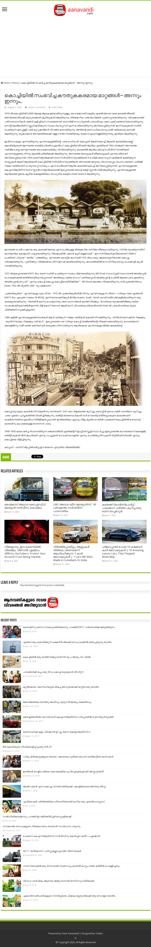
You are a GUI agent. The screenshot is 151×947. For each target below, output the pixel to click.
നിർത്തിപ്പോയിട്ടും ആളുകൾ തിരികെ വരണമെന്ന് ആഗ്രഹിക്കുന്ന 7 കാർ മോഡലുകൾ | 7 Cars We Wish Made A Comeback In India (73, 553)
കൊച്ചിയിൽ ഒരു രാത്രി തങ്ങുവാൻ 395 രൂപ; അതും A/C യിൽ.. (57, 657)
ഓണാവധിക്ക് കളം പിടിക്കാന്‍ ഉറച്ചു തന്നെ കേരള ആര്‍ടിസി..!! (56, 732)
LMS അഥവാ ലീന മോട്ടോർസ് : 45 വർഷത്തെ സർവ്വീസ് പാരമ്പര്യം (74, 508)
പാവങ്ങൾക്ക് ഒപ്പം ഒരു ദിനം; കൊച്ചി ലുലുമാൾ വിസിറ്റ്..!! (53, 672)
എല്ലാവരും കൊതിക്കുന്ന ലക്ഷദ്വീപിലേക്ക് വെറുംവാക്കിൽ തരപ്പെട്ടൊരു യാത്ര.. (67, 642)
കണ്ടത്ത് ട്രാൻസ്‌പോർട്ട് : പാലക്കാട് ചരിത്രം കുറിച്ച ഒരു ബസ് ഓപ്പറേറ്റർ (121, 508)
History (15, 82)
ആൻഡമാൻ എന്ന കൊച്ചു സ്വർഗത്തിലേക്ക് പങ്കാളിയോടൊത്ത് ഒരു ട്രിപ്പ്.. (64, 786)
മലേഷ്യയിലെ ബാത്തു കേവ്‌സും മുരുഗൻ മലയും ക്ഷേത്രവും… (58, 702)
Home (6, 82)
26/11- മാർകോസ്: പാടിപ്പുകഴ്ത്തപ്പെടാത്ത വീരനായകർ (52, 851)
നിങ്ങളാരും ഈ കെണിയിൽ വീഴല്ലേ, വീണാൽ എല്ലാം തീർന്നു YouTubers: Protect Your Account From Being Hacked (25, 552)
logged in (39, 585)
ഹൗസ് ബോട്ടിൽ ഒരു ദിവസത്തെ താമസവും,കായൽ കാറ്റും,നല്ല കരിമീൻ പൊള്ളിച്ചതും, (71, 866)
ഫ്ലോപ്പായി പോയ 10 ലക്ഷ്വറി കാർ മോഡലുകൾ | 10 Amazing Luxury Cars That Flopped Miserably (123, 552)
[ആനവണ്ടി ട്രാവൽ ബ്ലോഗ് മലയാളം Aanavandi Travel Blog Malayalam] (75, 9)
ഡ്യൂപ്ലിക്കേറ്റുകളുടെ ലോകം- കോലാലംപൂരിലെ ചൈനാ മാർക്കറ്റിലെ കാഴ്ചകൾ (68, 756)
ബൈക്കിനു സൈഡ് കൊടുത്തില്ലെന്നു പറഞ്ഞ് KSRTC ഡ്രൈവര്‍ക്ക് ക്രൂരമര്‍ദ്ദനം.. (69, 627)
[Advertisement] (75, 45)
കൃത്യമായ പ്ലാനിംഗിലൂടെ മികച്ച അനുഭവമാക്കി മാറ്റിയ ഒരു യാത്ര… (62, 687)
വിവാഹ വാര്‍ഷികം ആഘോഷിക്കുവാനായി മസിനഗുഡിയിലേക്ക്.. (59, 881)
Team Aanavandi (70, 933)
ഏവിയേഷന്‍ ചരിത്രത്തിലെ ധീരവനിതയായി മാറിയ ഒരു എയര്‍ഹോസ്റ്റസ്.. (64, 801)
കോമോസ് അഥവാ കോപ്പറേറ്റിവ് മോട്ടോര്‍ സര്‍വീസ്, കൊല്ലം (24, 506)
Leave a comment (36, 107)
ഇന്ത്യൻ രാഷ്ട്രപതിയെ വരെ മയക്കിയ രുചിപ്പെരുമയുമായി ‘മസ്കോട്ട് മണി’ (63, 771)
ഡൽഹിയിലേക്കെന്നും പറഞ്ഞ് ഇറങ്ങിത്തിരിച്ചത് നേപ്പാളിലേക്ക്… (38, 816)
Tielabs (99, 933)
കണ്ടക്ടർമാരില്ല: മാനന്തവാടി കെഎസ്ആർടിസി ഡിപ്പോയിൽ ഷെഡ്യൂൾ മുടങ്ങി (68, 717)
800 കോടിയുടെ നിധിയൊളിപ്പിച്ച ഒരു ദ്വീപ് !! (27, 746)
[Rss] (75, 938)
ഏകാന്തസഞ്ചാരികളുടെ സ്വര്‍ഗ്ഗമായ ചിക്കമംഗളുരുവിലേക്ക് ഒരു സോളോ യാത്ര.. (69, 895)
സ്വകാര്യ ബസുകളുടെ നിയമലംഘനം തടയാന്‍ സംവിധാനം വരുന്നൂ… (43, 826)
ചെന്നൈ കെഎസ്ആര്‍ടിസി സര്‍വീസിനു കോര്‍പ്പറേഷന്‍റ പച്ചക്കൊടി (61, 836)
